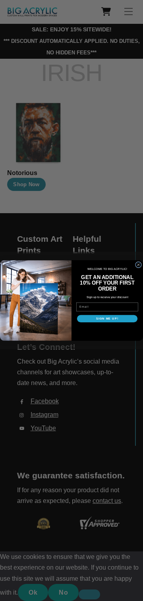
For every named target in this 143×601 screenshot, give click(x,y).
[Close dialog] (138, 265)
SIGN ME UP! (107, 318)
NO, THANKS (107, 329)
